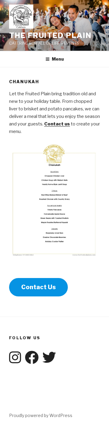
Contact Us (38, 287)
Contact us (57, 124)
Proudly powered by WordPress (40, 415)
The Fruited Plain (50, 35)
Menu (58, 59)
